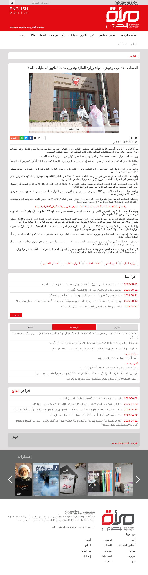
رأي (63, 35)
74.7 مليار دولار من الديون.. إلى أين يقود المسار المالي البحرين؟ (99, 306)
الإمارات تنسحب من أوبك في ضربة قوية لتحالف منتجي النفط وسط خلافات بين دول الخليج (84, 404)
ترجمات (53, 35)
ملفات (32, 35)
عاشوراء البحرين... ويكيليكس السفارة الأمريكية (50, 471)
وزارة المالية (129, 263)
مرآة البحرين (122, 18)
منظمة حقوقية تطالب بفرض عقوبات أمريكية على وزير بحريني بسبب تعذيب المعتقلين (94, 348)
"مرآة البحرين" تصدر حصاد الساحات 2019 (131, 471)
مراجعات (86, 550)
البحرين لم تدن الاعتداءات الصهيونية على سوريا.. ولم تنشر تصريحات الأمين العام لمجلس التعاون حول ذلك (77, 301)
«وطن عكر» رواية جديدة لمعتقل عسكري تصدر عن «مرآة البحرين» (104, 473)
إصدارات (122, 44)
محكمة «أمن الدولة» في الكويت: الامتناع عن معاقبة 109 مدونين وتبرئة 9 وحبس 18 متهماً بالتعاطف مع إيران (75, 409)
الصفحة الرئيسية (128, 35)
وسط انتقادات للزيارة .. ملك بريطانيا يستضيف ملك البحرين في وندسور (102, 379)
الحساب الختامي (51, 263)
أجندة (22, 35)
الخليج (134, 44)
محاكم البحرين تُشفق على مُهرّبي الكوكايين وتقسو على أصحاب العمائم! (93, 295)
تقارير (83, 35)
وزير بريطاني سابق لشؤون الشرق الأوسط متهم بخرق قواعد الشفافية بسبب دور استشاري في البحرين (86, 373)
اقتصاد (42, 35)
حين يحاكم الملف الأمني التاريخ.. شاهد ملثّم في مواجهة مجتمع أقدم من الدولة (90, 284)
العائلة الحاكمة (93, 263)
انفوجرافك (106, 556)
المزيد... (16, 315)
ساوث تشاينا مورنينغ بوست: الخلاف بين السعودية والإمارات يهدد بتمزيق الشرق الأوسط (93, 343)
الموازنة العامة (73, 263)
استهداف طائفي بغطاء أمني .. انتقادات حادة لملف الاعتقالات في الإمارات (94, 415)
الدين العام (111, 263)
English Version (19, 10)
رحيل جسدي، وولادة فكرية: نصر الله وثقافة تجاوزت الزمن (109, 365)
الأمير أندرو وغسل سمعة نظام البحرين (118, 356)
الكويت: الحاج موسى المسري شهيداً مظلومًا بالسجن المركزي (99, 398)
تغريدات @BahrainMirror (124, 443)
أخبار (92, 35)
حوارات (73, 35)
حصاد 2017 (77, 466)
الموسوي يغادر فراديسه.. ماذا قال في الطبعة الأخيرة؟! (102, 290)
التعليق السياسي (107, 35)
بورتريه (108, 550)
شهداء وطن (23, 466)
